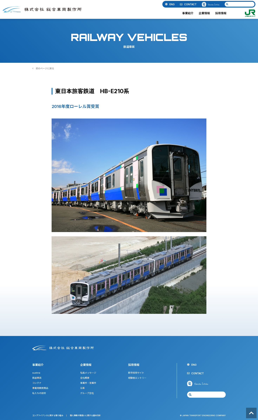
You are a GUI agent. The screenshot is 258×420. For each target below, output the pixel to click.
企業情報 (204, 13)
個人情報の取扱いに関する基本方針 (85, 415)
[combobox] (239, 4)
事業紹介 (187, 13)
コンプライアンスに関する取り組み (47, 415)
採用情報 (220, 13)
